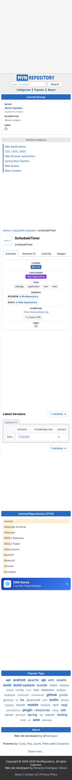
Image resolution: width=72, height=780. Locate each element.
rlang (55, 710)
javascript (34, 700)
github (52, 695)
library (65, 700)
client (54, 685)
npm (56, 705)
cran (29, 689)
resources (43, 710)
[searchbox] (28, 84)
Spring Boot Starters (17, 161)
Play (29, 743)
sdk (63, 710)
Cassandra (62, 743)
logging (9, 705)
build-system (24, 685)
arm (51, 680)
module (46, 705)
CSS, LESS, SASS (15, 151)
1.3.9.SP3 (23, 436)
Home (6, 230)
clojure (64, 685)
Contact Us (31, 774)
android (19, 680)
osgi (64, 705)
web (54, 286)
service (21, 715)
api (44, 680)
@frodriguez (50, 735)
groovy (8, 700)
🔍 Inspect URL (33, 317)
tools (23, 720)
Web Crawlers (13, 170)
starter (50, 715)
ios (22, 700)
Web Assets (12, 165)
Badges (61, 253)
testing (62, 715)
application (34, 286)
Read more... (36, 751)
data (36, 690)
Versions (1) (29, 253)
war (46, 286)
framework (38, 695)
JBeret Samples (13, 107)
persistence (13, 710)
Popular (39, 89)
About (51, 89)
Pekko (46, 743)
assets (61, 680)
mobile (33, 705)
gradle (63, 695)
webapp (19, 286)
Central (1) (11, 422)
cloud (10, 690)
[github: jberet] (5, 128)
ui (29, 720)
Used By (46, 253)
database (48, 690)
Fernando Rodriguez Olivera (50, 767)
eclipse (61, 690)
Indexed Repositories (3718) (36, 513)
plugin (28, 710)
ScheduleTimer (27, 238)
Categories (24, 89)
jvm (45, 700)
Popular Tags (36, 673)
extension (24, 695)
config (20, 690)
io (17, 700)
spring (33, 715)
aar (9, 680)
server (9, 715)
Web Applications (15, 146)
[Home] (36, 79)
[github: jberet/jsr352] (36, 326)
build (7, 685)
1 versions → (58, 413)
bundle (42, 685)
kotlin (54, 700)
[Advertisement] (36, 36)
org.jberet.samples (24, 230)
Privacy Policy (48, 774)
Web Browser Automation (20, 156)
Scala (22, 743)
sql (42, 714)
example (10, 695)
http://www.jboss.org (36, 311)
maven (21, 705)
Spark (37, 743)
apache (34, 680)
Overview (10, 253)
